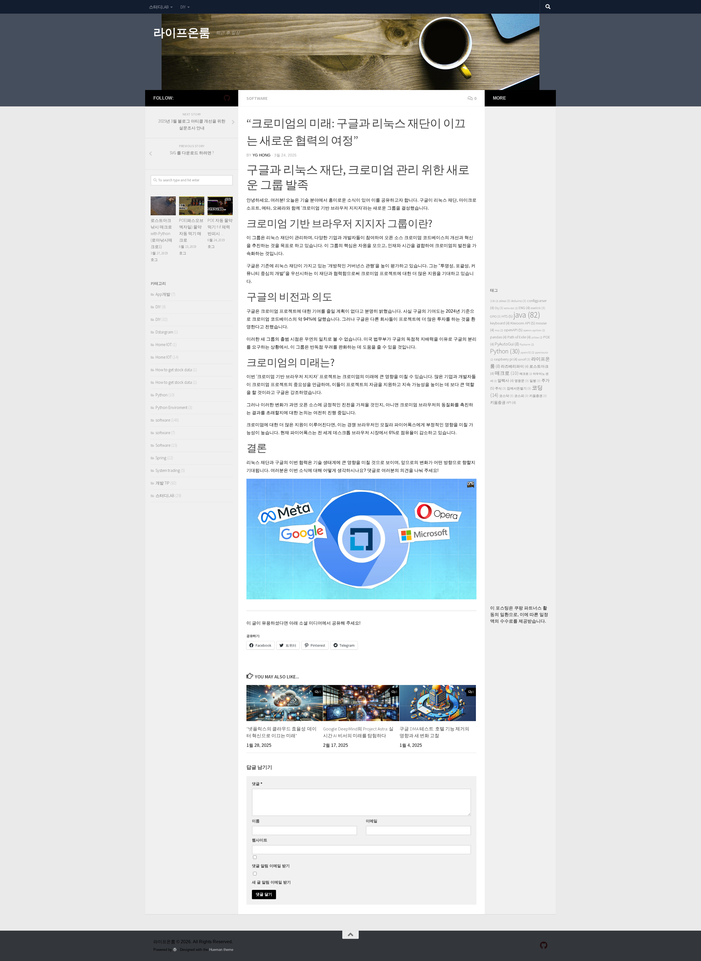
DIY (183, 7)
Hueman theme (221, 950)
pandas (498, 337)
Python (162, 394)
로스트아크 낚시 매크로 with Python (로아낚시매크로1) (161, 233)
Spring (161, 457)
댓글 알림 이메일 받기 (271, 866)
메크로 (525, 374)
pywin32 (527, 352)
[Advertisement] (520, 194)
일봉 (535, 381)
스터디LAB (159, 7)
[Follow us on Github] (226, 98)
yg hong (261, 155)
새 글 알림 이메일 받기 (271, 882)
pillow (537, 337)
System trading (168, 470)
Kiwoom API (522, 323)
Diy (499, 308)
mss (499, 330)
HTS (507, 316)
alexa (504, 301)
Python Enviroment (171, 407)
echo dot (511, 308)
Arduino (518, 301)
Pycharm (527, 344)
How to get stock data (174, 369)
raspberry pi (505, 359)
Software (163, 445)
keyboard (500, 323)
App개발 (163, 294)
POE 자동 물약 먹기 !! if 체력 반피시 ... (220, 227)
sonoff (524, 359)
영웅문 (522, 381)
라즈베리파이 (514, 366)
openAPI (513, 329)
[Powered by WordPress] (175, 949)
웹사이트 (259, 840)
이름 (256, 821)
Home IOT (164, 344)
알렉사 (506, 380)
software (257, 98)
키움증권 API (503, 402)
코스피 (521, 396)
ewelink (538, 308)
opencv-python (534, 330)
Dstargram (164, 332)
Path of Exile (519, 337)
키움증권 (538, 396)
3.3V (494, 301)
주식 (500, 388)
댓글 (257, 784)
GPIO (495, 316)
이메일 (371, 821)
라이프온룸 (181, 32)
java (526, 315)
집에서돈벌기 (519, 388)
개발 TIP (162, 483)
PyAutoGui (507, 344)
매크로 (507, 373)
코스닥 (506, 396)
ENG (524, 308)
